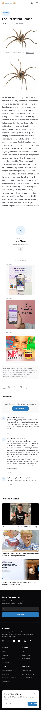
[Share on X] (16, 388)
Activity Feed (26, 655)
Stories (4, 651)
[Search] (32, 3)
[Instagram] (9, 642)
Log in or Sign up (20, 408)
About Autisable (7, 670)
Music (3, 659)
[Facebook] (4, 642)
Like (10, 433)
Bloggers (6, 12)
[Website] (20, 249)
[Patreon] (31, 642)
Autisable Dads (26, 670)
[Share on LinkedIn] (22, 388)
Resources (5, 662)
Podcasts (5, 655)
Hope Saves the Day (28, 674)
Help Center (26, 659)
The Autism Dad (27, 678)
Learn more (30, 53)
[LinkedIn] (20, 642)
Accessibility (6, 681)
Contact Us (5, 674)
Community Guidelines (9, 678)
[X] (26, 642)
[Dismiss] (36, 694)
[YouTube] (15, 642)
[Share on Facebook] (10, 388)
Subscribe (33, 704)
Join (23, 651)
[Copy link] (28, 388)
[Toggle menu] (37, 3)
